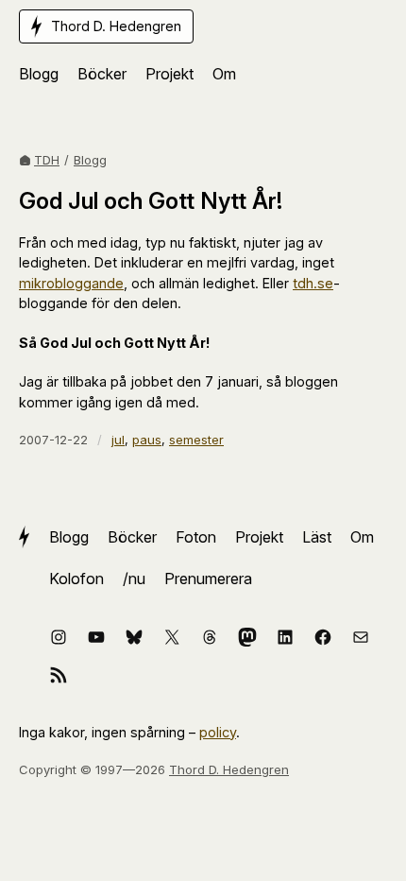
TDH (46, 159)
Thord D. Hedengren (229, 769)
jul (118, 439)
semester (196, 439)
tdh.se (313, 283)
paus (146, 439)
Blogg (90, 159)
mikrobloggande (71, 283)
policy (217, 732)
